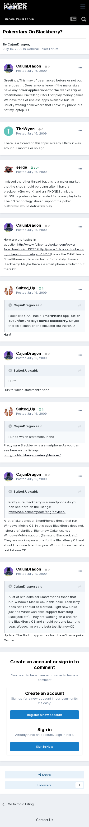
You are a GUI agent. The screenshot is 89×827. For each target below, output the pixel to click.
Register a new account (44, 715)
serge (21, 167)
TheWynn (25, 128)
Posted (31, 70)
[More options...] (80, 68)
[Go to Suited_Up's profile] (8, 290)
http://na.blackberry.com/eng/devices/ (32, 455)
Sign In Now (44, 746)
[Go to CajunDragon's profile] (8, 68)
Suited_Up (25, 288)
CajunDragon (18, 44)
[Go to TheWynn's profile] (8, 131)
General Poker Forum (42, 49)
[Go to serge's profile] (8, 169)
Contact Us (44, 820)
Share (46, 775)
